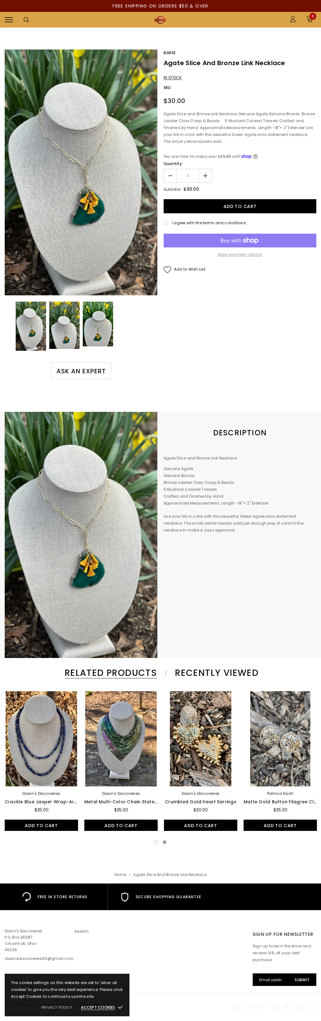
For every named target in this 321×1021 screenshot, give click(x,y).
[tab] (110, 673)
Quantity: (173, 163)
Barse (170, 52)
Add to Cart (41, 825)
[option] (81, 172)
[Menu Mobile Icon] (9, 20)
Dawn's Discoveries (41, 793)
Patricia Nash (280, 793)
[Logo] (160, 20)
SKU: (168, 87)
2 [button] (164, 842)
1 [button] (156, 842)
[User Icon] (293, 19)
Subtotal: (173, 189)
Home (120, 874)
